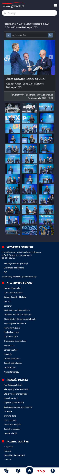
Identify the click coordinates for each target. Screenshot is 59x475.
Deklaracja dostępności (14, 267)
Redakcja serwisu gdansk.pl (16, 263)
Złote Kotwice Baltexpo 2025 (34, 23)
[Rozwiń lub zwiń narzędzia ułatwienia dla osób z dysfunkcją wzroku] (52, 471)
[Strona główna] (6, 471)
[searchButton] (50, 35)
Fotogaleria (10, 23)
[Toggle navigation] (55, 6)
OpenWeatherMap (28, 276)
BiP (5, 272)
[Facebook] (18, 471)
